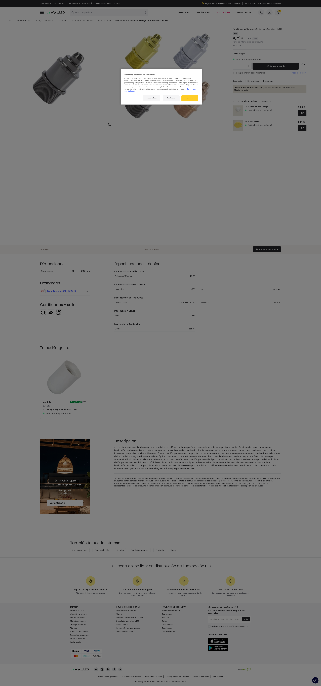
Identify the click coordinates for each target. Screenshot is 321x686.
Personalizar (151, 98)
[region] (161, 87)
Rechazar (171, 98)
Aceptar (190, 98)
